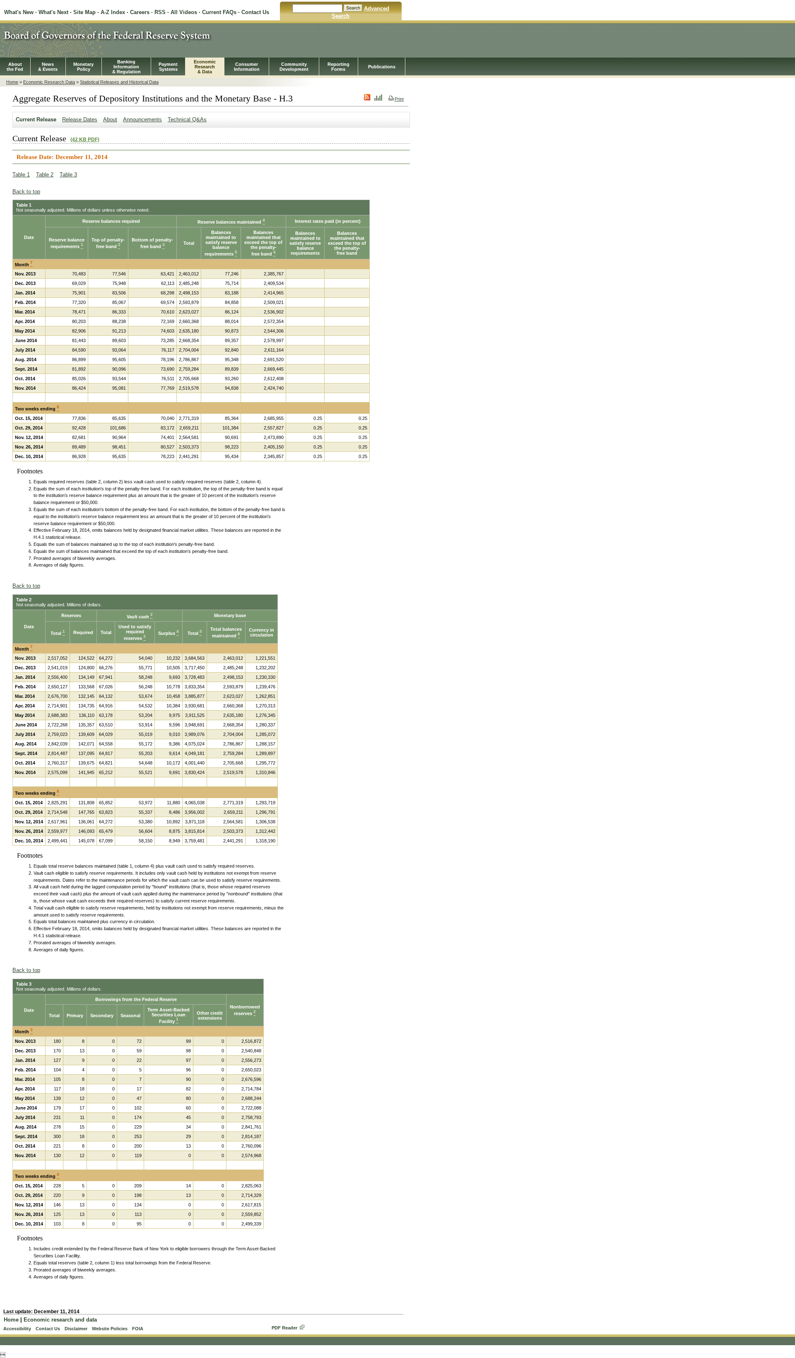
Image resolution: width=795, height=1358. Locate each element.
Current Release (36, 119)
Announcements (142, 119)
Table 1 (21, 174)
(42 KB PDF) (84, 139)
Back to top (26, 191)
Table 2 (44, 174)
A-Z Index (113, 12)
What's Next (53, 12)
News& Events (48, 67)
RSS (160, 12)
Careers (139, 12)
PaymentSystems (168, 67)
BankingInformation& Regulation (126, 66)
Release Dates (79, 119)
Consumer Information (247, 67)
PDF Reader (284, 1327)
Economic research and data (60, 1320)
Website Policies (110, 1328)
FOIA (137, 1328)
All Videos (184, 12)
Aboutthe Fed (15, 67)
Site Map (84, 12)
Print (399, 98)
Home (12, 82)
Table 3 (68, 174)
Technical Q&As (187, 119)
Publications (381, 66)
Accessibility (17, 1328)
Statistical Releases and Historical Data (119, 82)
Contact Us (255, 12)
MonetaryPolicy (83, 67)
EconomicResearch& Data (205, 66)
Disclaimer (76, 1328)
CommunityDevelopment (293, 67)
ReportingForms (338, 67)
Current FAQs (219, 12)
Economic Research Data (49, 82)
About (110, 119)
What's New (19, 12)
